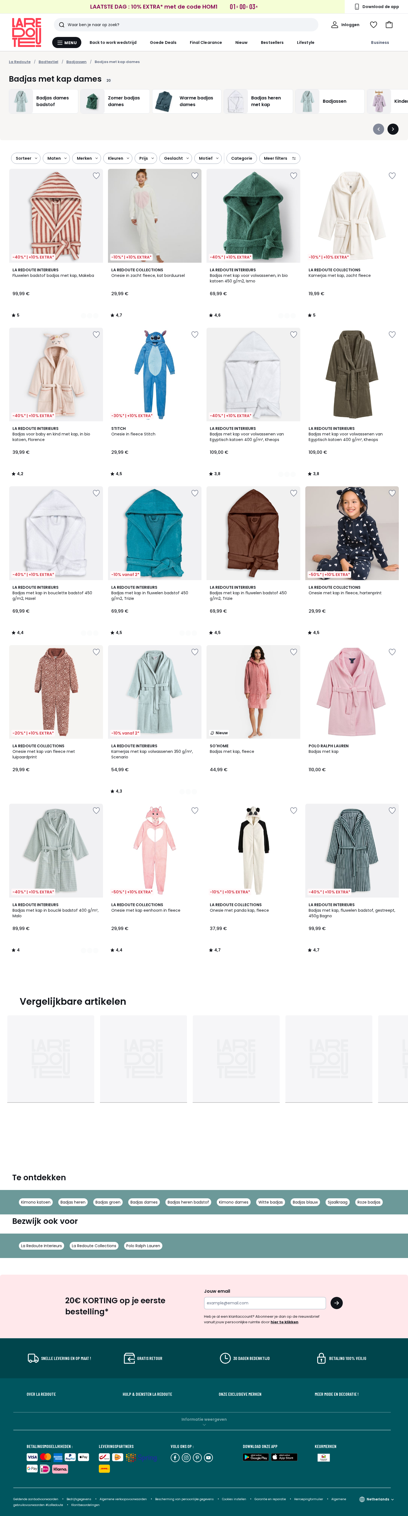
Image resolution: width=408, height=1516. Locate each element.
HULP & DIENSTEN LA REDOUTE (147, 1394)
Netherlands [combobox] (378, 1499)
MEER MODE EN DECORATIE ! (337, 1394)
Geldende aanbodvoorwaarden (35, 1499)
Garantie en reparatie (271, 1499)
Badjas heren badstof (188, 1202)
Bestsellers (272, 42)
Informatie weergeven (204, 1419)
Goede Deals (163, 42)
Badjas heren (73, 1202)
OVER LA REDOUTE (41, 1394)
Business (380, 42)
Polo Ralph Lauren (143, 1246)
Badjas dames (144, 1202)
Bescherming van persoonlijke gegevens (185, 1499)
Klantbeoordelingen (85, 1505)
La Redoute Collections (94, 1246)
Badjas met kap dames (117, 61)
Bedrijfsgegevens (79, 1499)
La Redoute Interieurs (41, 1246)
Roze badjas (369, 1202)
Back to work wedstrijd (113, 42)
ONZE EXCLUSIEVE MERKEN (240, 1394)
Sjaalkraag (337, 1202)
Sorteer (23, 158)
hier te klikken (284, 1322)
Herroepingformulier (309, 1499)
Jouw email (217, 1291)
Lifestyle (305, 42)
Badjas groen (107, 1202)
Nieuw (241, 42)
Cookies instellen (234, 1499)
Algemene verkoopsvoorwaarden (124, 1499)
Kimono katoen (36, 1202)
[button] (389, 24)
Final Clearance (206, 42)
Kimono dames (233, 1202)
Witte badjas (270, 1202)
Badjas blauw (305, 1202)
